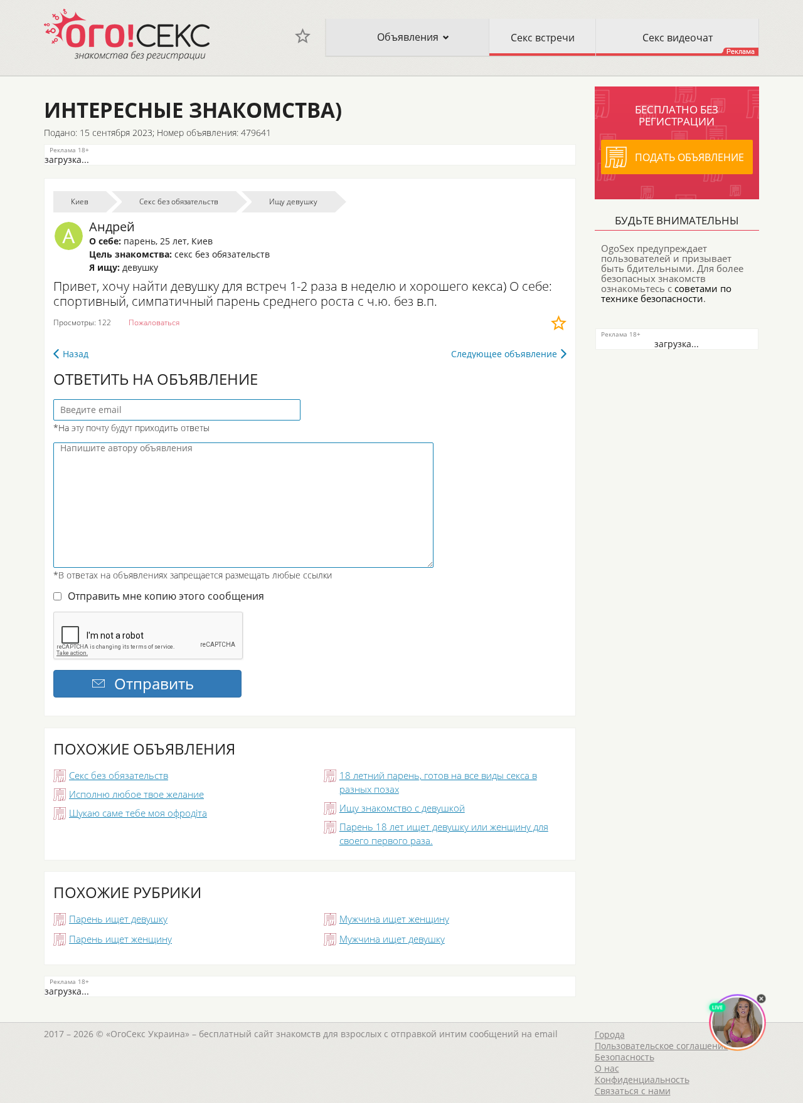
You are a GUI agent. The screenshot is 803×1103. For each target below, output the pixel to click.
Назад (75, 353)
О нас (607, 1068)
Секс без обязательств (118, 775)
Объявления (408, 37)
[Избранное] (303, 36)
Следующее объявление (504, 353)
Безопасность (624, 1057)
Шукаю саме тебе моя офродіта (138, 813)
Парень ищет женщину (120, 939)
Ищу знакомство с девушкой (402, 808)
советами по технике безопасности (666, 293)
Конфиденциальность (642, 1079)
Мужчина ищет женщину (394, 918)
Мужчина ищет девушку (392, 939)
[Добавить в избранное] (558, 322)
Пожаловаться (154, 322)
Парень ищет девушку (118, 918)
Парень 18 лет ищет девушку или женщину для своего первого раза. (443, 833)
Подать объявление (689, 157)
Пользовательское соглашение (661, 1046)
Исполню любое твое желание (136, 794)
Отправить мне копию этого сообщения (166, 596)
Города (610, 1034)
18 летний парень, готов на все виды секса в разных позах (438, 782)
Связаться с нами (633, 1091)
